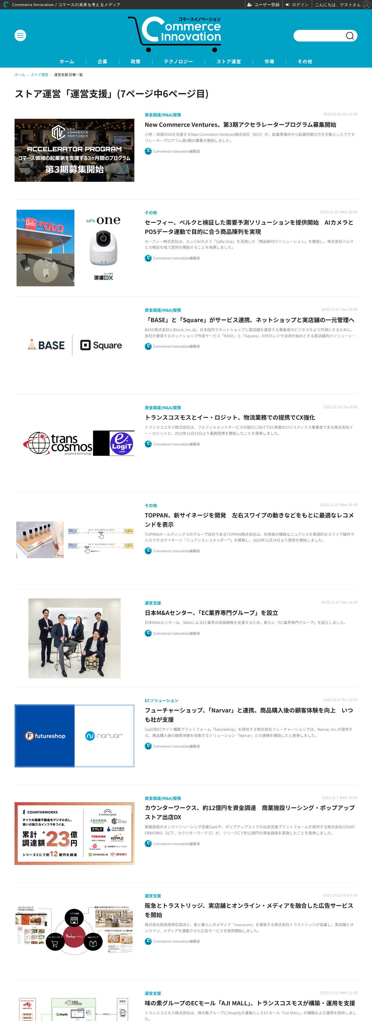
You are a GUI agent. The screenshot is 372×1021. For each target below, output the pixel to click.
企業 (103, 61)
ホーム (67, 61)
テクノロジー (178, 61)
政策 (136, 61)
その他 (305, 61)
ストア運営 (229, 61)
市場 (269, 61)
